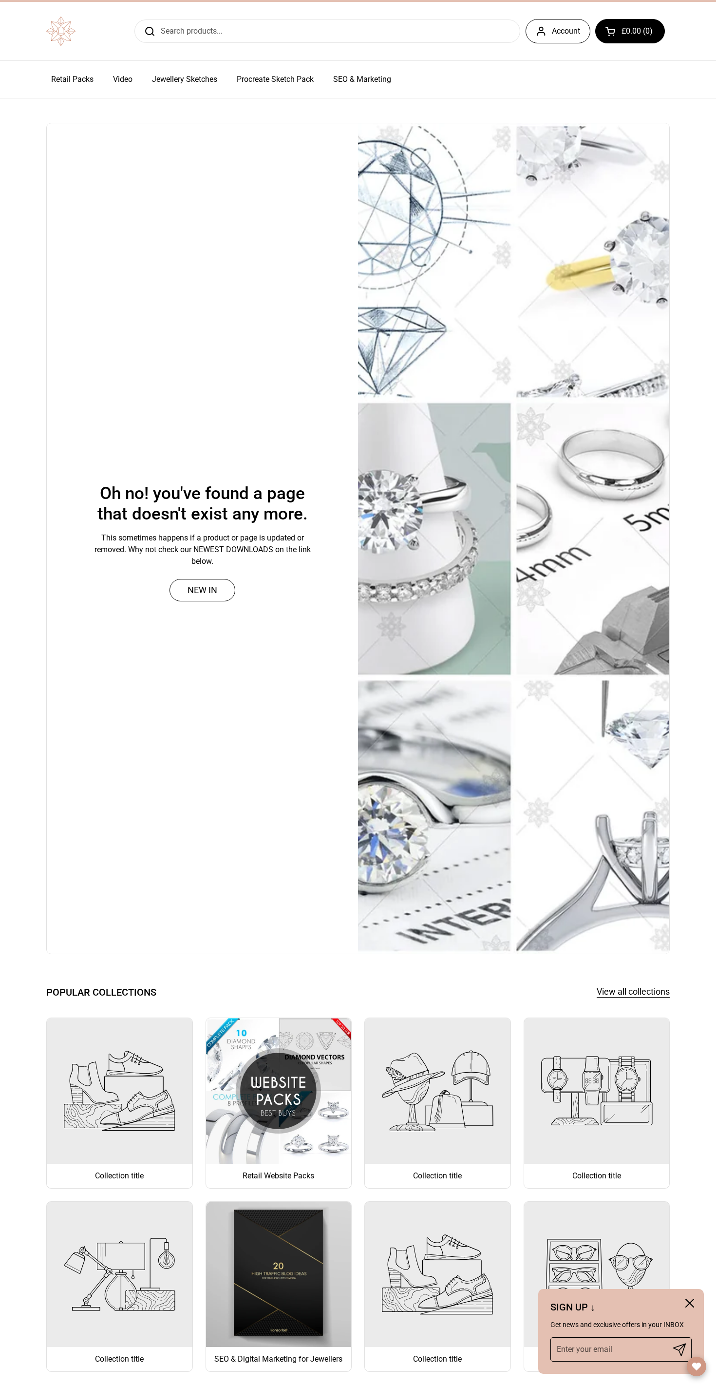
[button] (630, 31)
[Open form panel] (696, 1366)
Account (566, 31)
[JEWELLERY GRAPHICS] (60, 31)
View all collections (633, 991)
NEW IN (202, 590)
